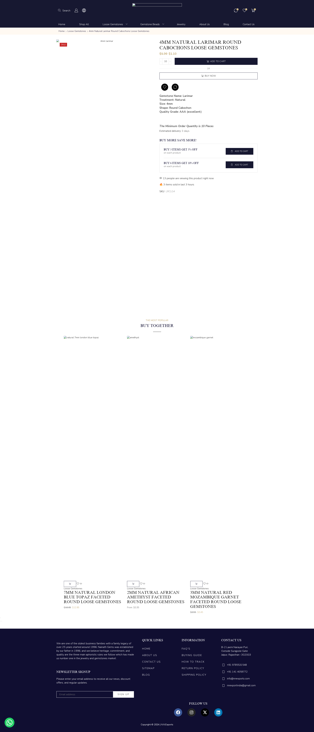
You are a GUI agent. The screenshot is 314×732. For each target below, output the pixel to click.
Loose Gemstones (77, 31)
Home (62, 31)
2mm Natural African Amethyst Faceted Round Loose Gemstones (155, 597)
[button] (64, 10)
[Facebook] (178, 712)
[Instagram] (191, 712)
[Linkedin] (218, 712)
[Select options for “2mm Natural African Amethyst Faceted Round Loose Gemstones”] (133, 584)
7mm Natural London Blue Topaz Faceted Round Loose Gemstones (92, 597)
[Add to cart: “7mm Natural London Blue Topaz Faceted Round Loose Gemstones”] (70, 584)
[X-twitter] (205, 712)
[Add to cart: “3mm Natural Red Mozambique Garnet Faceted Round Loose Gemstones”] (196, 584)
